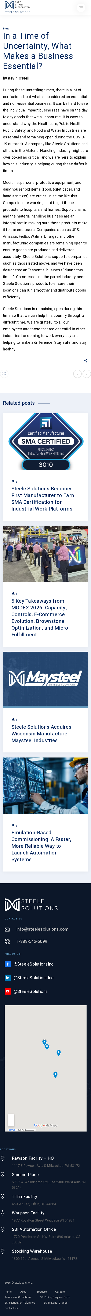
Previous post (77, 374)
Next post (87, 374)
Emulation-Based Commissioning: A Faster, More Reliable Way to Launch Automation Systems (41, 846)
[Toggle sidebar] (4, 374)
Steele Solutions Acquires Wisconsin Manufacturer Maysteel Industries (41, 733)
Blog (5, 28)
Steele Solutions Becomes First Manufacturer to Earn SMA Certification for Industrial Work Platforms (42, 499)
